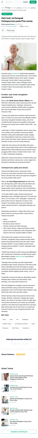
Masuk (33, 2)
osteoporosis (16, 73)
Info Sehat (13, 8)
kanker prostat (20, 256)
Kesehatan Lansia (26, 8)
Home (2, 8)
